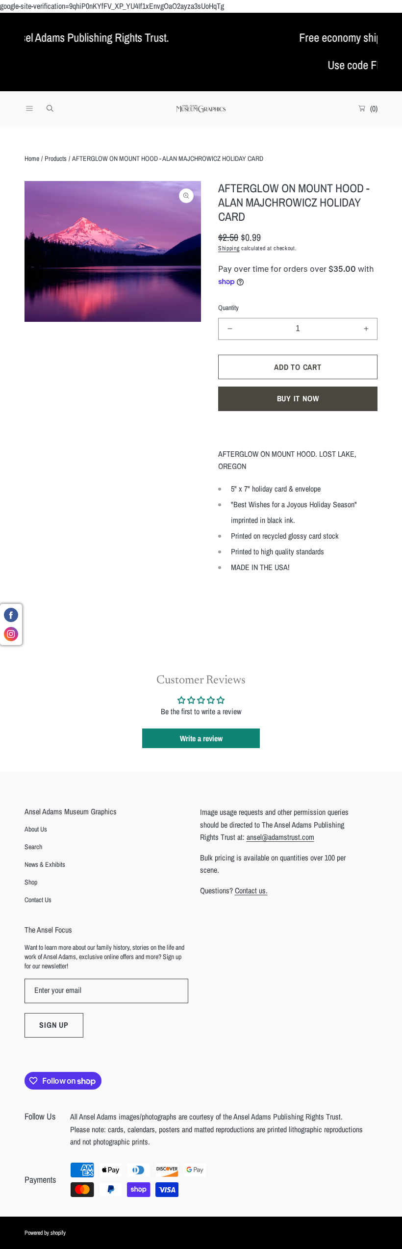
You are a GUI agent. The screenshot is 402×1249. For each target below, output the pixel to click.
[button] (29, 108)
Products (56, 158)
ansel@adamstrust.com (280, 837)
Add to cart (298, 367)
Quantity (228, 307)
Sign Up (54, 1024)
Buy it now (298, 398)
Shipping (229, 248)
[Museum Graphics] (201, 108)
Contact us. (251, 890)
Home (32, 158)
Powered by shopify (45, 1233)
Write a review (201, 738)
